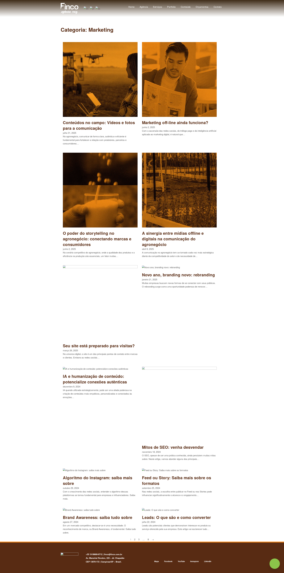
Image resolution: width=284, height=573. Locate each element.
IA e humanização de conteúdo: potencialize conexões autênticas (95, 379)
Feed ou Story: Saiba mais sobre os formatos (176, 480)
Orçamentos (202, 6)
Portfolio (171, 6)
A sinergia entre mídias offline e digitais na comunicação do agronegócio (173, 238)
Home (131, 6)
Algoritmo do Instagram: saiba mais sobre (97, 480)
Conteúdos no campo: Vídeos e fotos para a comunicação (99, 125)
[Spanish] (98, 8)
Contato (218, 6)
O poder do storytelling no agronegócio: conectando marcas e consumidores (97, 238)
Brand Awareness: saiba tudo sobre (97, 517)
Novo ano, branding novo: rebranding (178, 275)
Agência (144, 6)
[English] (86, 8)
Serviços (157, 6)
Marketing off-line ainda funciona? (175, 122)
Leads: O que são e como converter (176, 517)
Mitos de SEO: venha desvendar (173, 447)
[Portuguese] (92, 8)
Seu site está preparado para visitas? (99, 345)
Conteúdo (186, 6)
